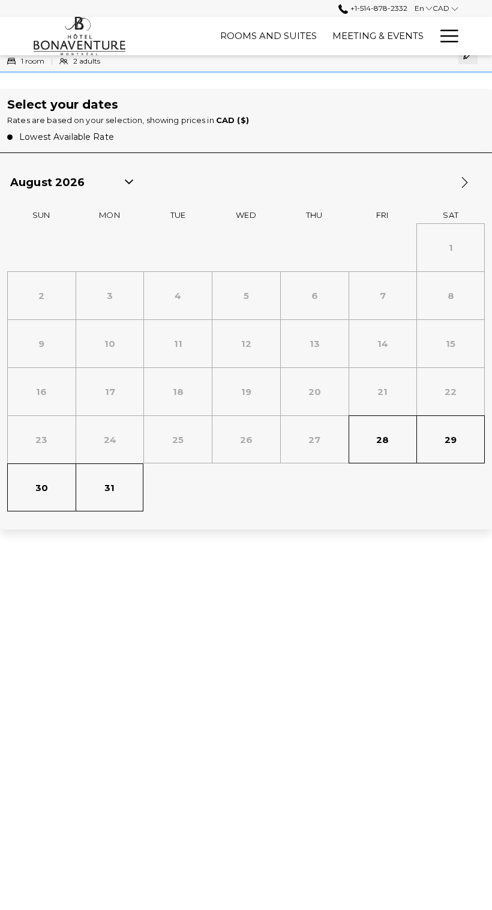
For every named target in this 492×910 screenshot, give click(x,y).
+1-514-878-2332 (378, 8)
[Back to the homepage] (79, 36)
